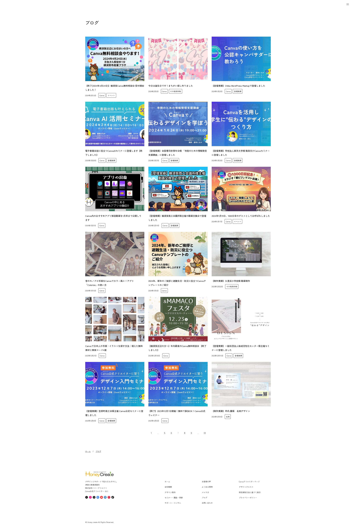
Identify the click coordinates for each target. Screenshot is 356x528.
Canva (102, 95)
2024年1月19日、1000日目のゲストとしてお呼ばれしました (241, 215)
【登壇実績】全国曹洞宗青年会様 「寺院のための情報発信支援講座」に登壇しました (177, 152)
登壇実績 (237, 91)
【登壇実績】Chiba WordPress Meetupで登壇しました (238, 85)
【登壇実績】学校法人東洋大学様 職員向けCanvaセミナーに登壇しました (241, 152)
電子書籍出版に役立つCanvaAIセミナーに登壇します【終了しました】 (113, 152)
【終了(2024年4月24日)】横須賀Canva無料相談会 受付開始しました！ (114, 87)
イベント (111, 95)
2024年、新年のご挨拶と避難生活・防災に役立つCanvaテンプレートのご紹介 (177, 283)
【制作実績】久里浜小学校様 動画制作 (231, 281)
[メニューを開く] (347, 4)
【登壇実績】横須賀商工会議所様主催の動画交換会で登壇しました (177, 218)
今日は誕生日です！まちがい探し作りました (170, 85)
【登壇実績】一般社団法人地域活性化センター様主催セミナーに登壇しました (241, 348)
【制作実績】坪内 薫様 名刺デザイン (231, 411)
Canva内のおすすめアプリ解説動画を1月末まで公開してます (113, 218)
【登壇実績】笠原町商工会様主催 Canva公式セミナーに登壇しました (114, 413)
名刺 (228, 416)
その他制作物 (175, 91)
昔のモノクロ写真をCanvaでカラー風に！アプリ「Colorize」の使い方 (109, 283)
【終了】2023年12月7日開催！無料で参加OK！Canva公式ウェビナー (176, 413)
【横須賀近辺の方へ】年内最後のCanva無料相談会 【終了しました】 (177, 348)
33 (205, 433)
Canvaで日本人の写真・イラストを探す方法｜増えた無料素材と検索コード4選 (114, 348)
